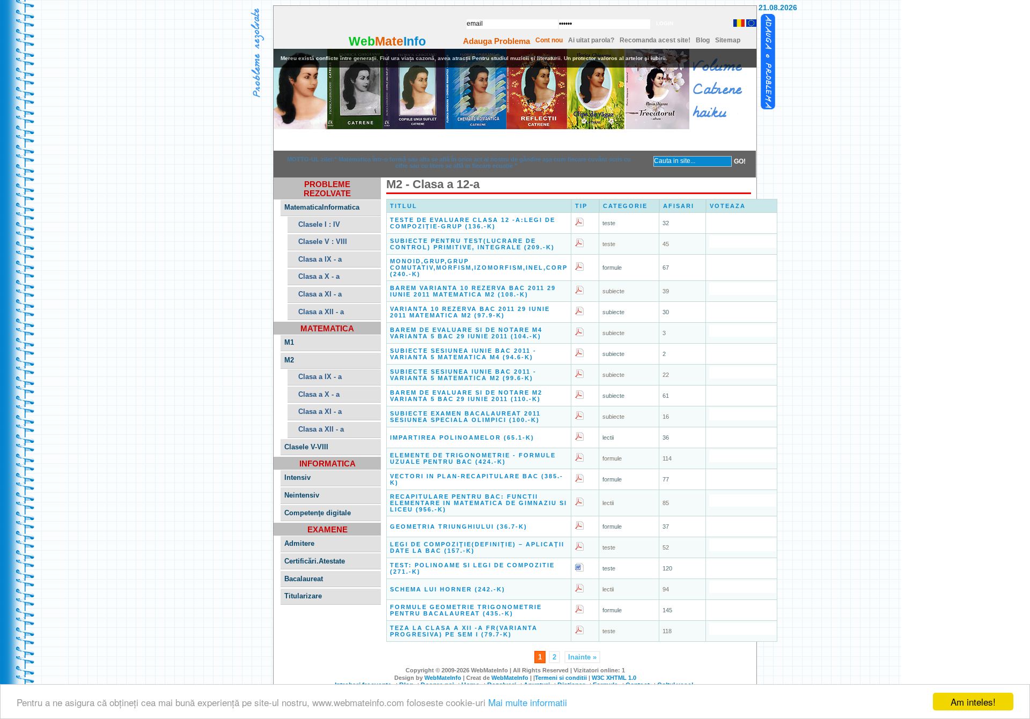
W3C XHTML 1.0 (614, 677)
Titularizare (303, 596)
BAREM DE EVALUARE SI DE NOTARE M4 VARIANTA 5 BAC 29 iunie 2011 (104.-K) (466, 333)
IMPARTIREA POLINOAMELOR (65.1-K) (462, 437)
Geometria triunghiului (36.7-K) (458, 526)
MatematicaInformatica (321, 207)
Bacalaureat (303, 579)
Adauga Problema (496, 41)
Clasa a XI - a (320, 294)
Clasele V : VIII (322, 242)
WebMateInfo (442, 677)
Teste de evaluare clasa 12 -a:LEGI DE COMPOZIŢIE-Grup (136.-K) (472, 223)
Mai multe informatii (527, 702)
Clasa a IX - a (320, 259)
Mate (389, 41)
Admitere (299, 543)
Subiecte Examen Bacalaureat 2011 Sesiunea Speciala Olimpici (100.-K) (465, 416)
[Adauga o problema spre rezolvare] (768, 62)
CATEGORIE (625, 206)
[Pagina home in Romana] (738, 23)
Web (362, 41)
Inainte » (582, 657)
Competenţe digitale (317, 513)
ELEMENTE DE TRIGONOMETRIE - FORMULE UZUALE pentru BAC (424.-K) (473, 458)
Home (316, 140)
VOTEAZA (728, 206)
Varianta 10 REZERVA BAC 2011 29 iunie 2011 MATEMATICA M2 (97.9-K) (470, 312)
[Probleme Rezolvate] (257, 54)
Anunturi (448, 140)
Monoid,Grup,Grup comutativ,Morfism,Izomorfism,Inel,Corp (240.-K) (479, 267)
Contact (646, 140)
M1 (289, 342)
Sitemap (727, 40)
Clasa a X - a (319, 276)
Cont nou (549, 40)
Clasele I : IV (319, 224)
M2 (289, 360)
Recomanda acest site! (655, 40)
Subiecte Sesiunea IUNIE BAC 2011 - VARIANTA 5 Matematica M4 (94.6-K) (463, 353)
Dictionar (514, 140)
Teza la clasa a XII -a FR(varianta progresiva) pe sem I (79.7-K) (464, 631)
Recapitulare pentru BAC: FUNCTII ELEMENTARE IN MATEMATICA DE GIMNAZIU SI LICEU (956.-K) (478, 503)
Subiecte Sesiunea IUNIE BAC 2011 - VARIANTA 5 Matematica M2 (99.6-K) (463, 374)
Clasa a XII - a (321, 312)
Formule (580, 140)
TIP (581, 206)
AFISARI (678, 206)
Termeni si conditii (561, 677)
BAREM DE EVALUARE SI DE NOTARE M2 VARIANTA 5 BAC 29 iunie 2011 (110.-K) (466, 395)
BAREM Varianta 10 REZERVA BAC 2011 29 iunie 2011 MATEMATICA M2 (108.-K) (473, 291)
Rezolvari (382, 140)
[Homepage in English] (750, 25)
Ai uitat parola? (591, 40)
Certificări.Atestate (314, 561)
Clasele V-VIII (306, 447)
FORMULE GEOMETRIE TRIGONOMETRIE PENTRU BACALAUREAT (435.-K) (466, 610)
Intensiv (297, 477)
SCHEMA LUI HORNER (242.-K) (447, 589)
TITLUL (403, 206)
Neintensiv (301, 495)
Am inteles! (973, 701)
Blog (703, 40)
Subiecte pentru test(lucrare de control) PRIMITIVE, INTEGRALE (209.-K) (472, 244)
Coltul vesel (712, 140)
